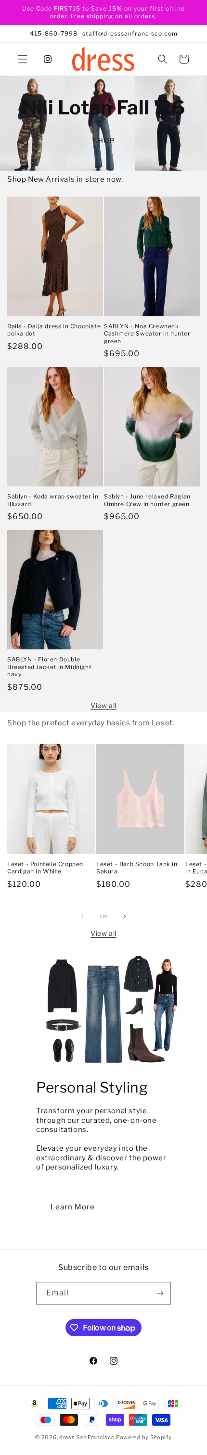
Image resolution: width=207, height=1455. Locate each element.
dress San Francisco (87, 1437)
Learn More (73, 1207)
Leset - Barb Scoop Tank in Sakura (137, 867)
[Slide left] (82, 916)
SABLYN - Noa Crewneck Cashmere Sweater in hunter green (147, 334)
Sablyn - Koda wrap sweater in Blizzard (52, 500)
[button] (22, 59)
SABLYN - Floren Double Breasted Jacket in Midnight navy (49, 667)
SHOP (103, 141)
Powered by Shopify (144, 1437)
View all (103, 705)
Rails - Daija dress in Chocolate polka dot (54, 330)
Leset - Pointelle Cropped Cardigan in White (45, 867)
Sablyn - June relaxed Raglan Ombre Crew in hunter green (147, 500)
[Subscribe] (159, 1293)
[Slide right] (124, 916)
